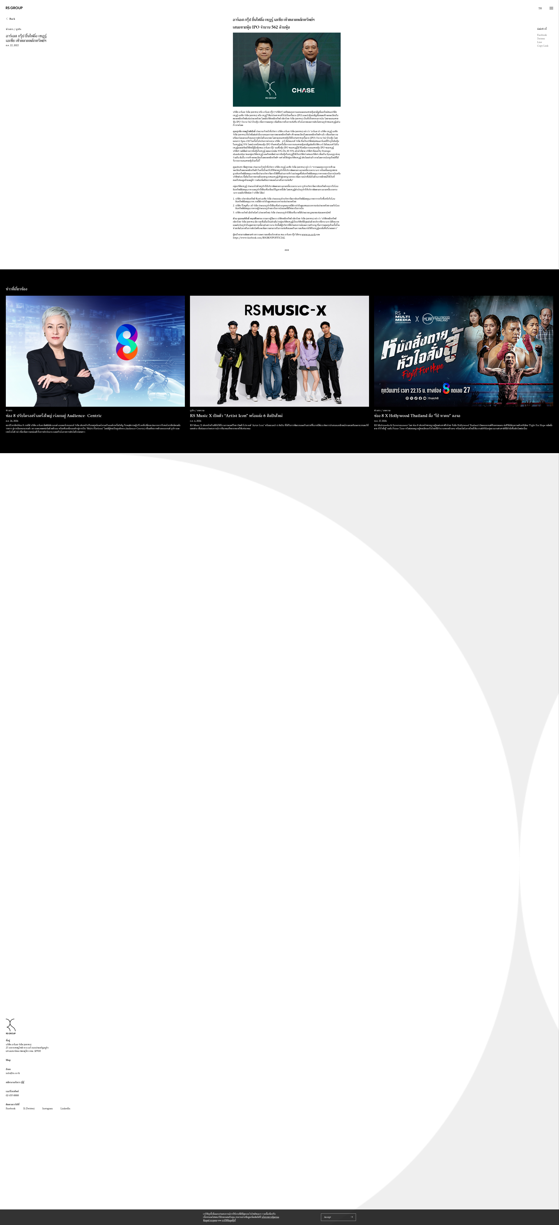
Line (539, 42)
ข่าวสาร (9, 29)
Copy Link (542, 45)
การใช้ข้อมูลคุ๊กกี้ (229, 1220)
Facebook (542, 35)
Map (8, 1060)
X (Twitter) (29, 1108)
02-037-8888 (12, 1095)
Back (12, 18)
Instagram (47, 1108)
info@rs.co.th (13, 1073)
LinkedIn (65, 1108)
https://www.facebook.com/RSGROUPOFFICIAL (259, 237)
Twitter (541, 38)
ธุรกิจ (18, 29)
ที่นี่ (22, 1082)
